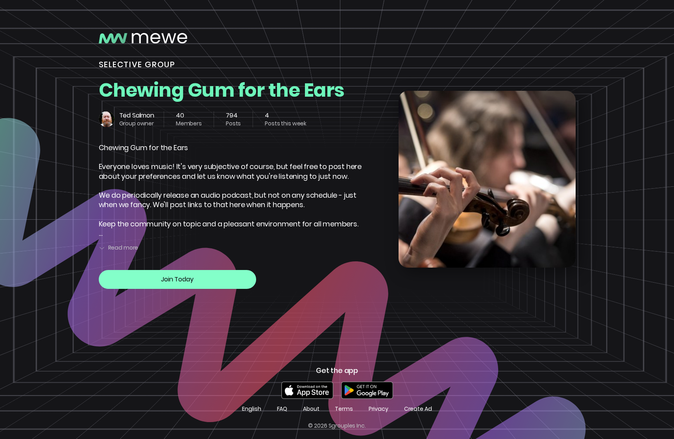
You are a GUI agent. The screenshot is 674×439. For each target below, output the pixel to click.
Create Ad (418, 409)
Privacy (378, 409)
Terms (344, 409)
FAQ (282, 409)
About (311, 409)
